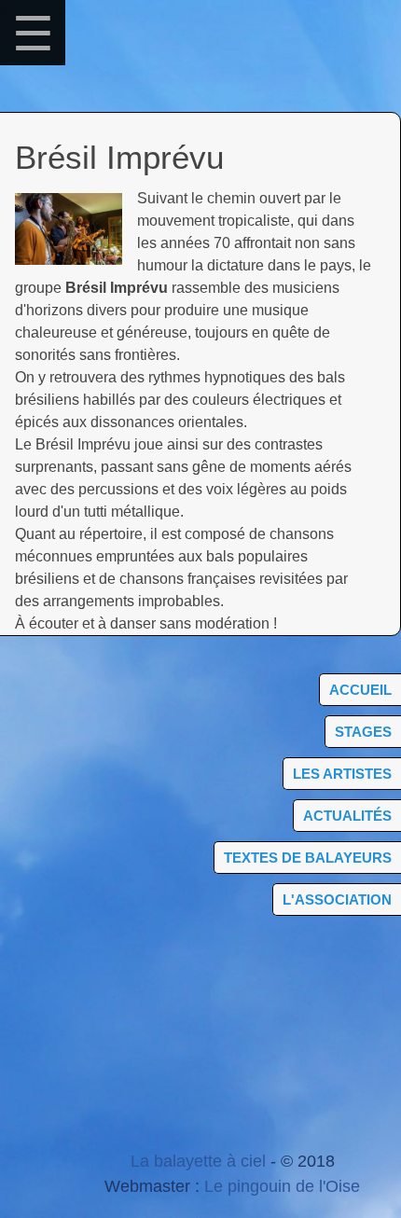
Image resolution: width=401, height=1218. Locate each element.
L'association (337, 899)
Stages (363, 732)
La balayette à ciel (198, 1161)
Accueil (360, 690)
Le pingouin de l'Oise (282, 1186)
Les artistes (342, 774)
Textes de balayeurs (308, 857)
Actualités (347, 816)
